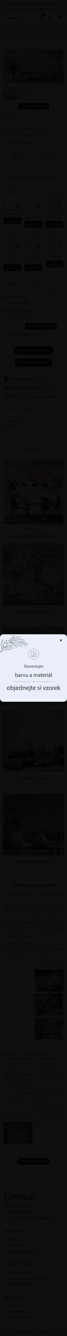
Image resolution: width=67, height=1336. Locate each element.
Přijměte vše (33, 685)
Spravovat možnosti (33, 695)
